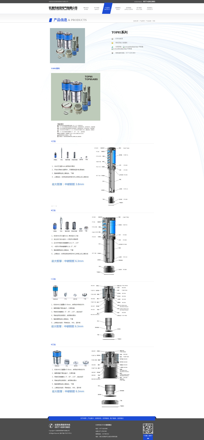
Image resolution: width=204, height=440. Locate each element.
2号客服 (129, 49)
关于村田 (96, 8)
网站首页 (86, 8)
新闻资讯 (117, 8)
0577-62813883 (130, 53)
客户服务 (139, 8)
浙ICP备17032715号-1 (66, 433)
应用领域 (128, 8)
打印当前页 (119, 38)
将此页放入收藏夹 (121, 43)
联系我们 (150, 8)
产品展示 (107, 8)
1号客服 (140, 47)
